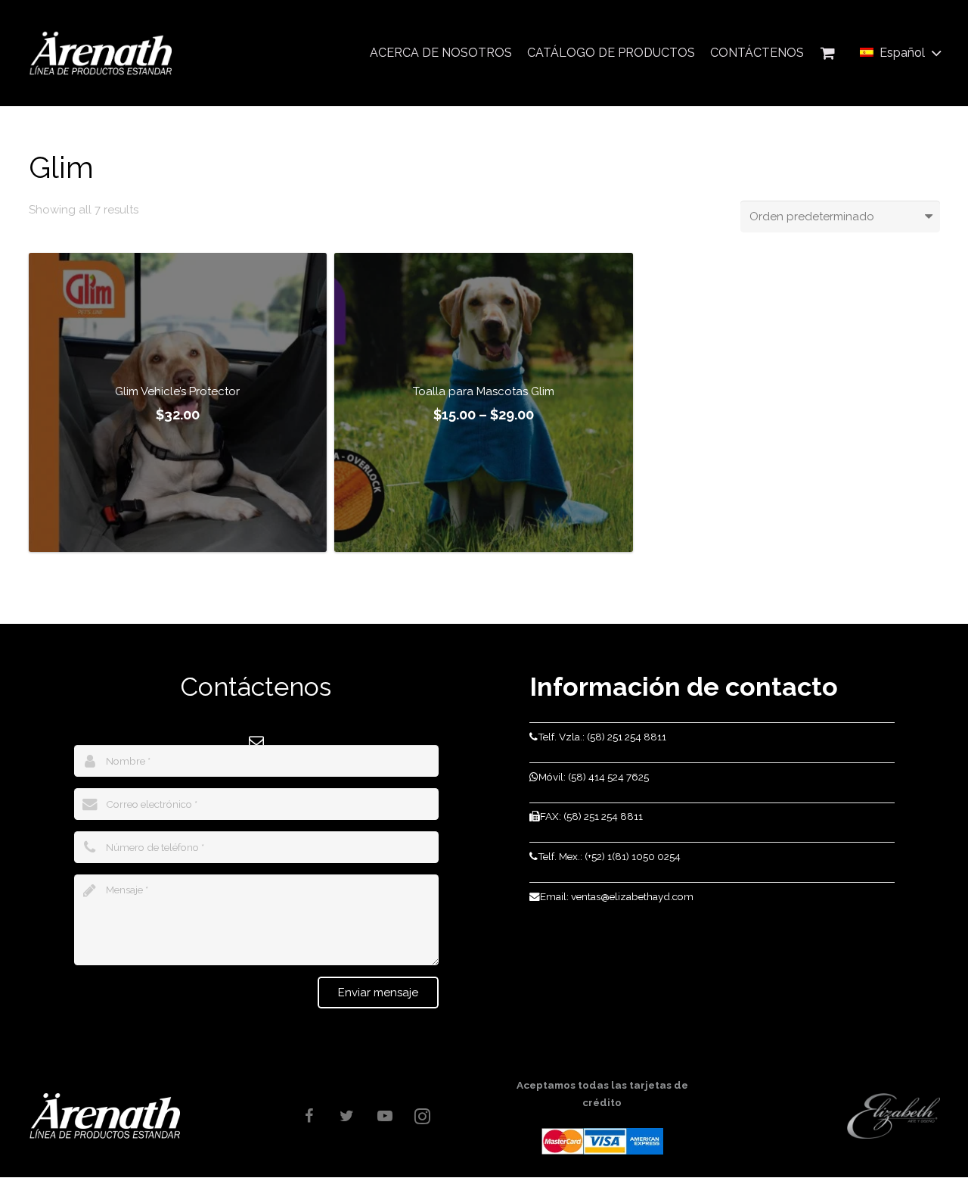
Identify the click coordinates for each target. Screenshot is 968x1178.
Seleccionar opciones (177, 536)
